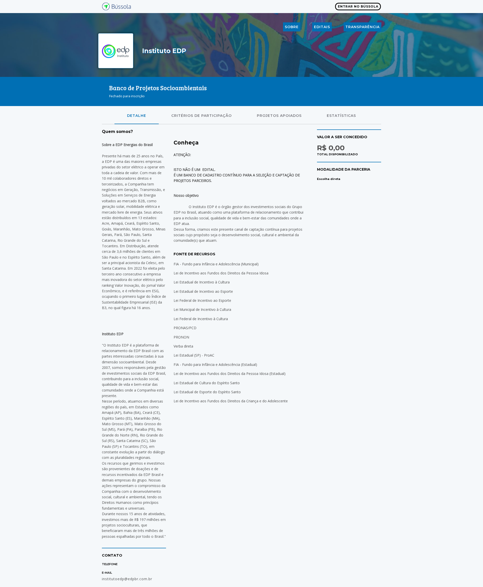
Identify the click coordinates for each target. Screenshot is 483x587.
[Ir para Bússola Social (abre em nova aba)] (117, 6)
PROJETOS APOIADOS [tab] (279, 115)
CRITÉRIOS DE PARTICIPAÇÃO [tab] (201, 115)
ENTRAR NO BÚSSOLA (358, 6)
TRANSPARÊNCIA (362, 27)
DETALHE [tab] (136, 115)
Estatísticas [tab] (341, 115)
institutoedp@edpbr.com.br (127, 578)
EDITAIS (322, 27)
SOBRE (292, 27)
